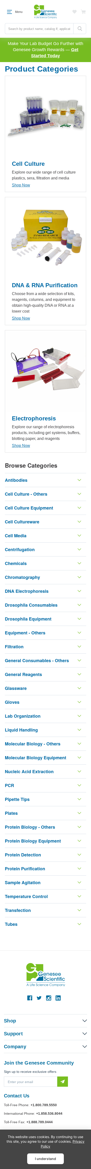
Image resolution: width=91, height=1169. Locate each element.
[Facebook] (29, 998)
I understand (45, 1159)
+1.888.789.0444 (39, 1122)
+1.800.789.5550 (44, 1105)
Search (79, 28)
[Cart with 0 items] (83, 11)
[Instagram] (48, 998)
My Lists (74, 12)
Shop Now (21, 185)
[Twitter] (39, 998)
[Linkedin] (58, 998)
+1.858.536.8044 (49, 1113)
